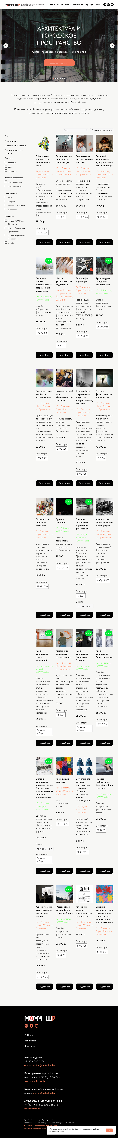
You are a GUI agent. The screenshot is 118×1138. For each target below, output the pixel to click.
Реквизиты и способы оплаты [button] (36, 1128)
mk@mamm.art (32, 1108)
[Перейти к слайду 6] (64, 78)
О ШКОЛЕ (54, 5)
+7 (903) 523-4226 (92, 5)
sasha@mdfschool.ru (35, 1080)
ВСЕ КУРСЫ (66, 5)
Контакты (29, 1046)
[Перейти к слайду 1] (53, 78)
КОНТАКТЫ (78, 5)
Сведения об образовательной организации (42, 1125)
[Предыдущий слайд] (5, 45)
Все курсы (30, 1040)
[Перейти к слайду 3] (57, 78)
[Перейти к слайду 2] (55, 78)
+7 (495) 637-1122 (34, 1104)
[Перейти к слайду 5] (62, 78)
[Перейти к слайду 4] (60, 78)
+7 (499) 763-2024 (34, 1061)
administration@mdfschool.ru (39, 1065)
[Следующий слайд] (112, 45)
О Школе (29, 1035)
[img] (104, 4)
